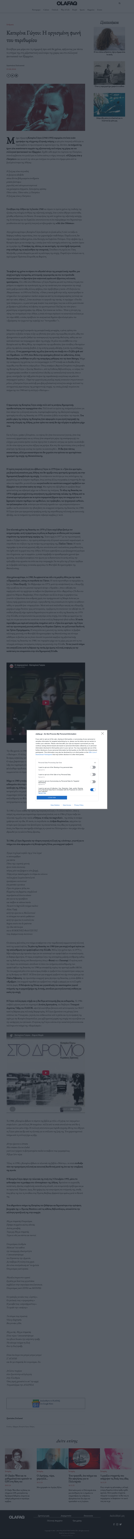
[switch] (93, 767)
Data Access (67, 805)
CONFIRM (52, 797)
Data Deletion (55, 805)
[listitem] (67, 763)
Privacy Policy (78, 805)
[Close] (103, 734)
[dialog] (67, 769)
